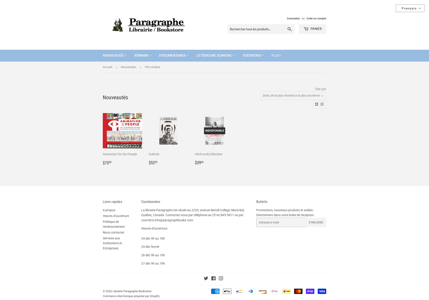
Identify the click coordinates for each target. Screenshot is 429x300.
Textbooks (251, 55)
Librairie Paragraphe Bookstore (132, 291)
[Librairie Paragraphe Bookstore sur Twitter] (206, 279)
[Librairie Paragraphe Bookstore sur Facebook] (213, 279)
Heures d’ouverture (116, 216)
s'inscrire (316, 222)
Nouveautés (113, 55)
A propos (109, 210)
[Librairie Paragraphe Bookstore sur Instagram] (221, 279)
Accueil (107, 67)
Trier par (320, 89)
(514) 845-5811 (223, 215)
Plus (275, 55)
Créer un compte (316, 18)
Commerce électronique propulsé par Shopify (131, 296)
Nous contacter (113, 232)
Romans (142, 55)
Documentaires (172, 55)
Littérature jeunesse (214, 55)
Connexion (293, 18)
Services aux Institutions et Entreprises (112, 243)
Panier (316, 29)
